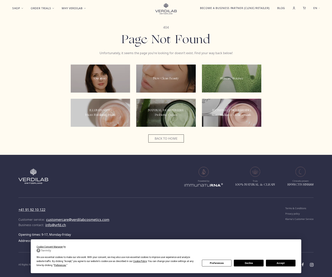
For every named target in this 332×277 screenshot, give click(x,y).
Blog (281, 8)
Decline (249, 263)
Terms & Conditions (295, 208)
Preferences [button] (60, 265)
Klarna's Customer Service (299, 219)
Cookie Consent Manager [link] (50, 246)
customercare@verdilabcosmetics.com (77, 219)
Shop (16, 8)
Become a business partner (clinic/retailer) (235, 8)
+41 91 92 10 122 (31, 209)
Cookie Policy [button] (140, 261)
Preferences (217, 263)
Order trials (41, 8)
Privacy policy (292, 213)
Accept (281, 263)
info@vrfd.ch (55, 225)
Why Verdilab (72, 8)
